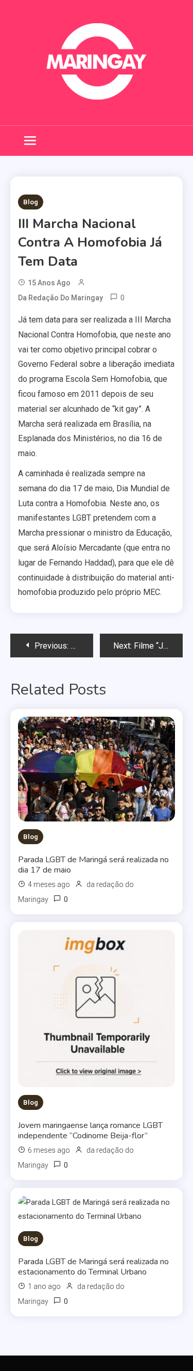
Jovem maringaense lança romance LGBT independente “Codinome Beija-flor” (90, 1130)
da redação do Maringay (60, 298)
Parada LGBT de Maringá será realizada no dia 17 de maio (93, 864)
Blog (30, 202)
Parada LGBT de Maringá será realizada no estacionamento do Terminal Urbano (93, 1266)
